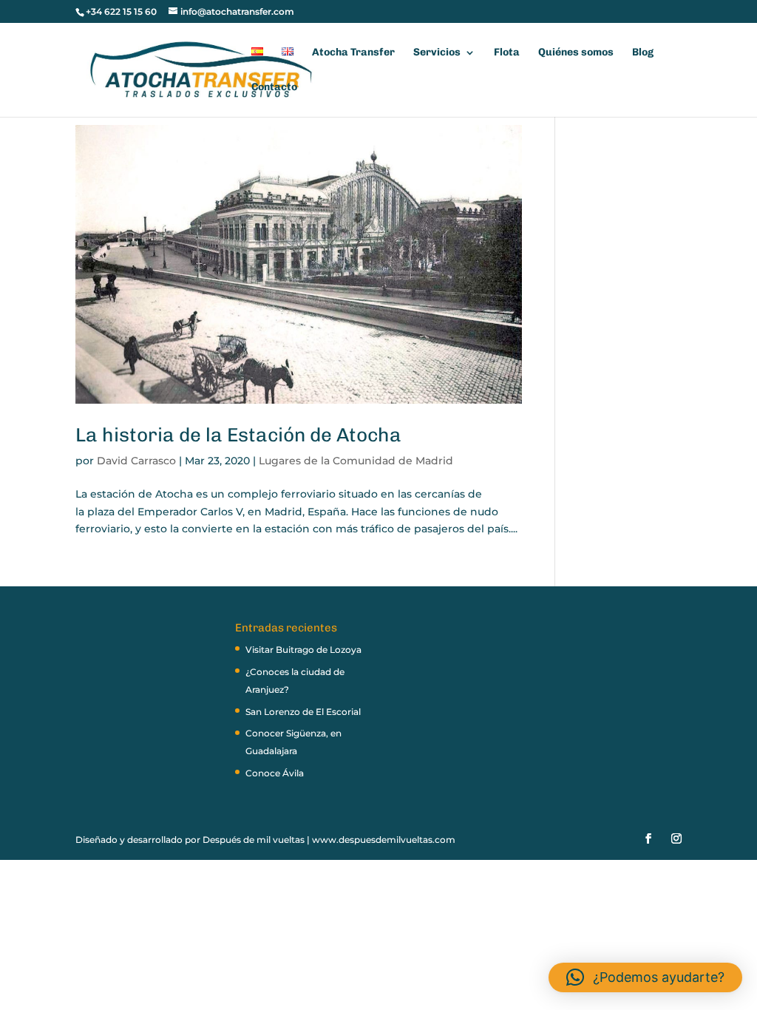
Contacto (274, 87)
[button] (645, 977)
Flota (507, 52)
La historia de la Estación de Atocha (238, 435)
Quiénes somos (576, 52)
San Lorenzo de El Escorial (303, 711)
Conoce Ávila (274, 773)
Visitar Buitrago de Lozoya (303, 649)
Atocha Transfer (353, 52)
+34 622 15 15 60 (121, 11)
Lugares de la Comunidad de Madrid (356, 460)
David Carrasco (136, 460)
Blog (643, 52)
